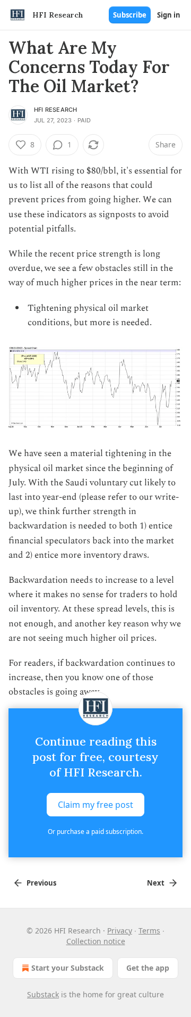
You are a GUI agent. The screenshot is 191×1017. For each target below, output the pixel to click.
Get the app (147, 968)
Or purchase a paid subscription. (95, 831)
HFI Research (55, 109)
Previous (41, 883)
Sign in (168, 15)
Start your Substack (67, 968)
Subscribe (129, 15)
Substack (43, 994)
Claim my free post (95, 804)
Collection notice (95, 941)
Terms (149, 930)
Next (155, 883)
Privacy (119, 930)
